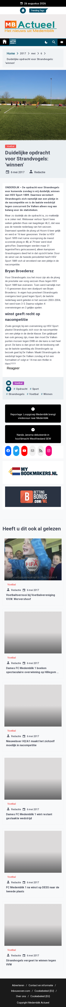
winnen (47, 394)
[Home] (4, 41)
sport (35, 388)
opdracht (21, 388)
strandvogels (16, 394)
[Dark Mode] (46, 42)
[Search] (54, 42)
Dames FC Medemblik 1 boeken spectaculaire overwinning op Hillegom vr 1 (32, 672)
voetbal (34, 394)
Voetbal (10, 146)
